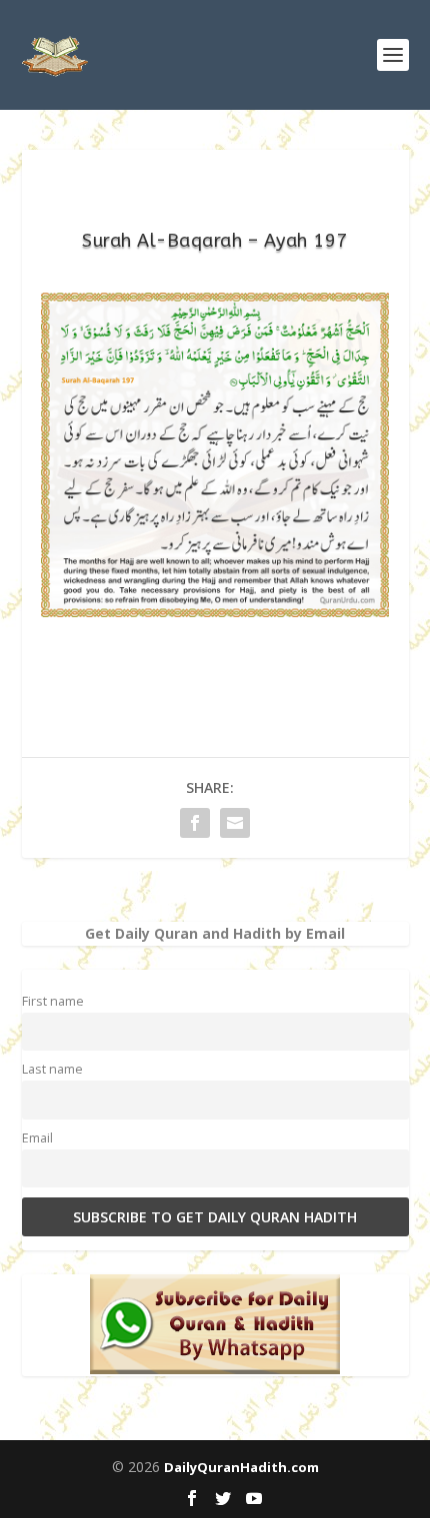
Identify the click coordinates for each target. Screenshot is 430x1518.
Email (37, 1138)
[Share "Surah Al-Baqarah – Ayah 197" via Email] (235, 823)
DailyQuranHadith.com (241, 1467)
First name (53, 1001)
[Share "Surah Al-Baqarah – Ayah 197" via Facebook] (195, 823)
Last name (52, 1069)
